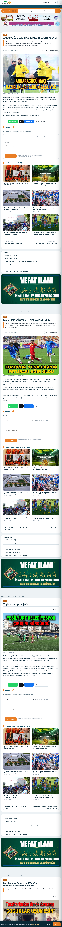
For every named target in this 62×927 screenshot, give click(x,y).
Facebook (29, 121)
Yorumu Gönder (10, 156)
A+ (46, 50)
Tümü (57, 11)
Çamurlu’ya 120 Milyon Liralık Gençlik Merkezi (32, 11)
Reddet (48, 924)
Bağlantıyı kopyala (54, 50)
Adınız (6, 136)
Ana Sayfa (3, 29)
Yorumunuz (7, 142)
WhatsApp (14, 121)
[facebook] (60, 7)
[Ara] (51, 2)
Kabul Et (56, 924)
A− (43, 50)
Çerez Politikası (35, 924)
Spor (9, 29)
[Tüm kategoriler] (59, 2)
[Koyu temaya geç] (55, 2)
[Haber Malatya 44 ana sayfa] (6, 2)
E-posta (40, 136)
